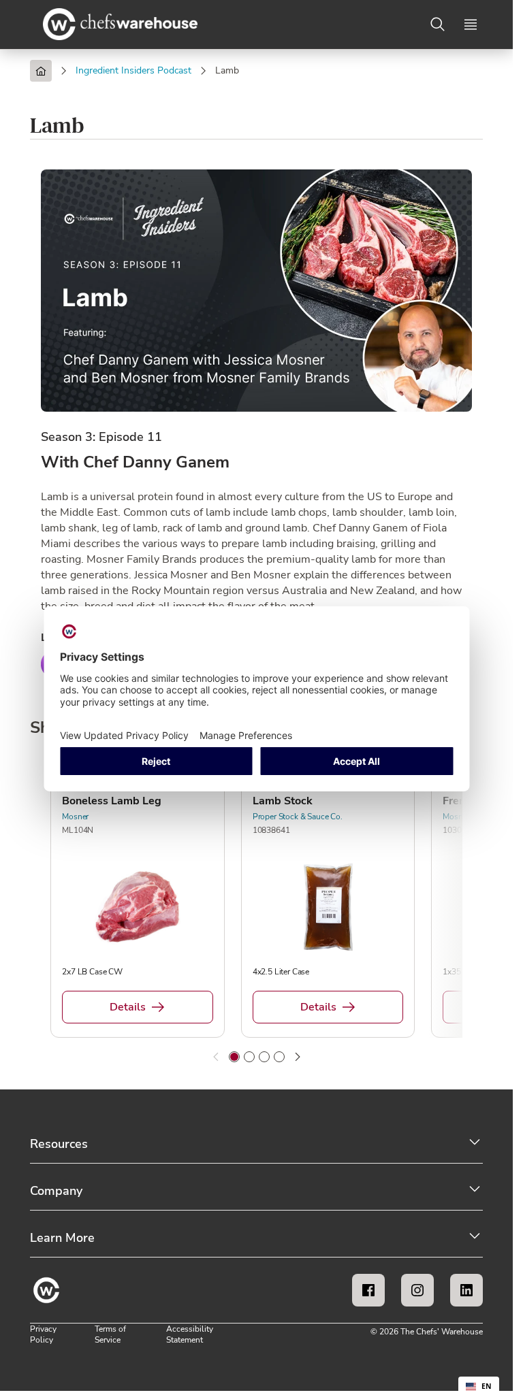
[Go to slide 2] (249, 1056)
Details (128, 1007)
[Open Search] (438, 24)
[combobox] (478, 1387)
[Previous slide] (216, 1057)
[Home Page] (41, 71)
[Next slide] (297, 1057)
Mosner (75, 816)
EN (486, 1386)
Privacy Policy (43, 1334)
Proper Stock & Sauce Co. (298, 816)
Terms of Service (110, 1334)
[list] (256, 901)
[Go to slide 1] (234, 1056)
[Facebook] (368, 1290)
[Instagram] (417, 1290)
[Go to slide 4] (279, 1056)
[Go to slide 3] (264, 1056)
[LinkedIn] (466, 1290)
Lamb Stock (283, 800)
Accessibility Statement (189, 1334)
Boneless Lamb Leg (111, 800)
